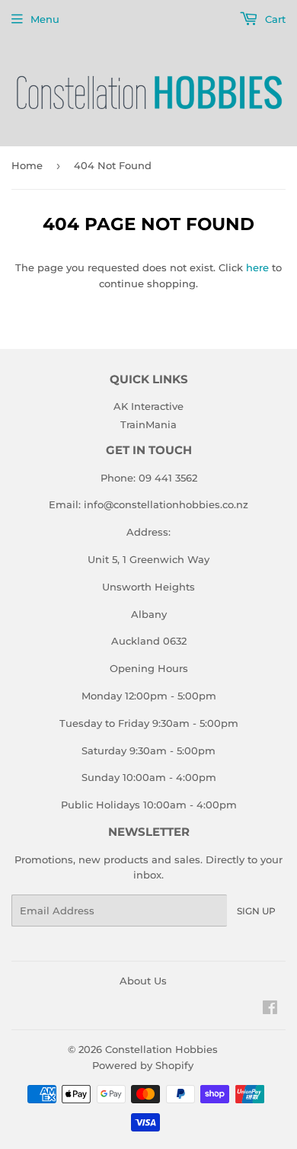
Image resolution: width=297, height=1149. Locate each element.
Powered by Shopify (142, 1065)
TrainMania (148, 424)
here (257, 267)
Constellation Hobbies (161, 1049)
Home (27, 165)
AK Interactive (148, 406)
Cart (274, 19)
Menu (44, 19)
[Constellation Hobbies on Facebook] (270, 1009)
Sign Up (256, 911)
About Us (143, 981)
